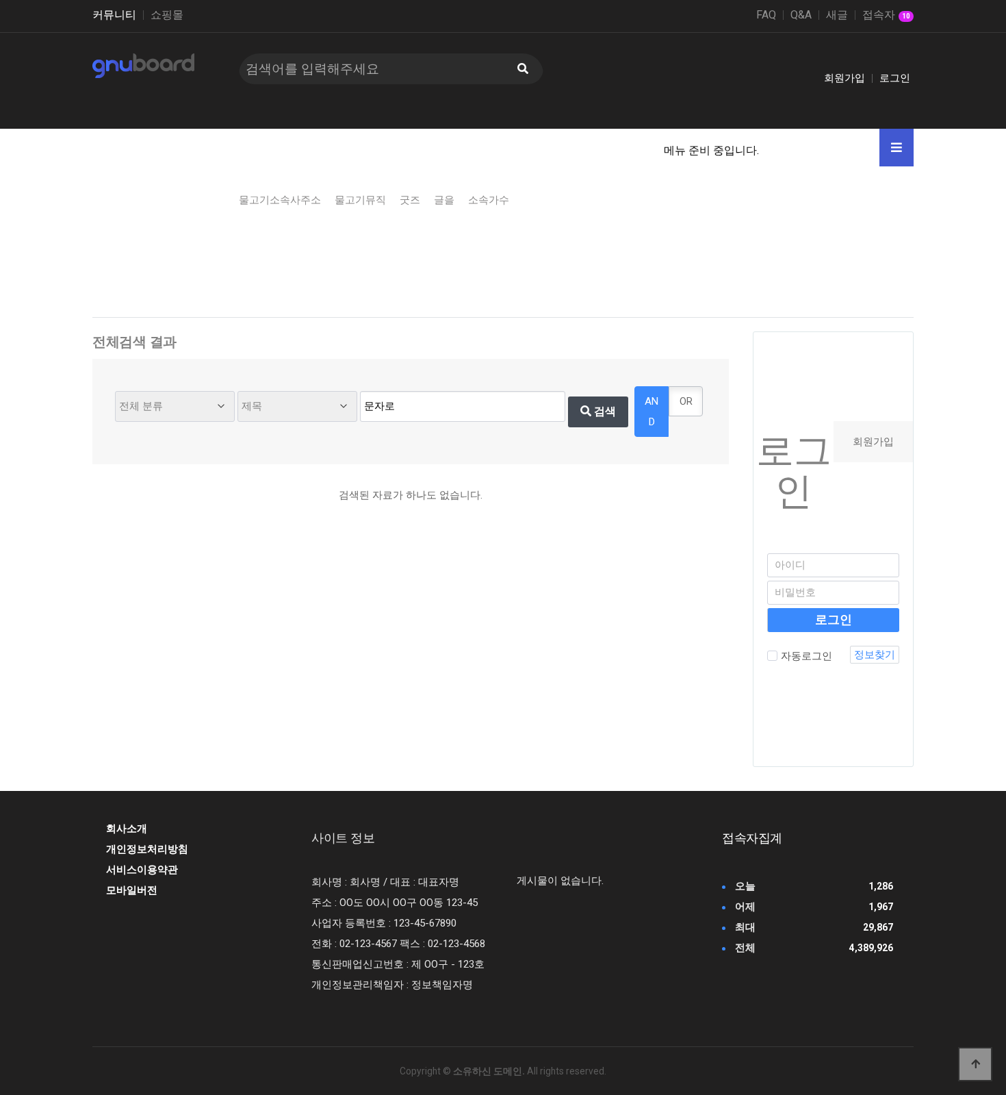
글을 (444, 200)
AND (651, 411)
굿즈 (410, 200)
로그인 (894, 78)
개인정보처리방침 (147, 849)
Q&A (801, 15)
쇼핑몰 (167, 15)
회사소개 (126, 828)
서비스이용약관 (142, 870)
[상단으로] (975, 1064)
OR (686, 401)
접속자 (886, 15)
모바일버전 (131, 890)
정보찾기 (874, 655)
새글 (837, 15)
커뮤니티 (114, 15)
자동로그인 (806, 656)
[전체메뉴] (896, 147)
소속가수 (488, 200)
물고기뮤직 (360, 200)
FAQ (766, 15)
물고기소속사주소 (280, 200)
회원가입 (844, 78)
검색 (603, 411)
